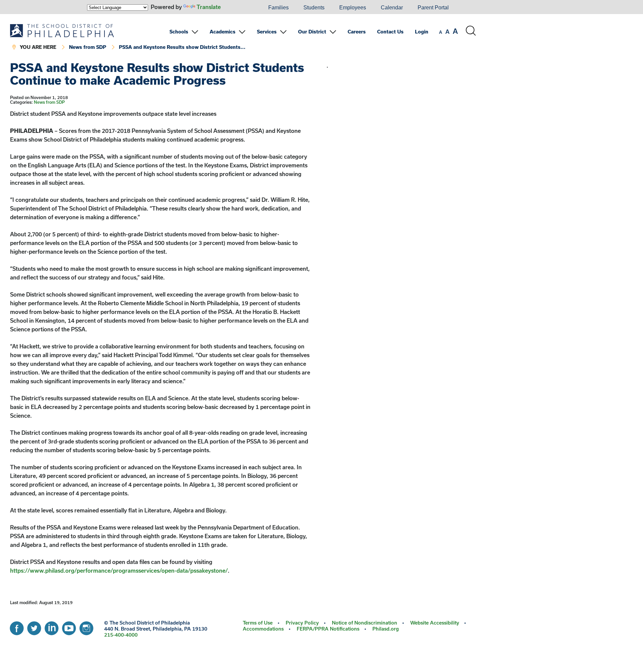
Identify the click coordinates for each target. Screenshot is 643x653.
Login (421, 31)
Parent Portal (433, 7)
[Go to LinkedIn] (51, 626)
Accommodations (263, 629)
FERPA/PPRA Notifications (328, 629)
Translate (209, 7)
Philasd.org (385, 629)
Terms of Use (258, 623)
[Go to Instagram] (86, 626)
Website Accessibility (434, 623)
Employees (352, 7)
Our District (312, 31)
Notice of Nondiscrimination (364, 623)
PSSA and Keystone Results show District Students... (182, 47)
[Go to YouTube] (69, 626)
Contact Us (390, 31)
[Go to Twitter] (34, 626)
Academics (222, 31)
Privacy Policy (302, 623)
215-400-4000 (121, 635)
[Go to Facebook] (16, 626)
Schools (178, 31)
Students (314, 7)
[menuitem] (238, 8)
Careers (357, 31)
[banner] (243, 37)
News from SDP (87, 47)
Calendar (392, 7)
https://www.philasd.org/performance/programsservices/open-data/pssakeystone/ (119, 570)
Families (278, 7)
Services (267, 31)
